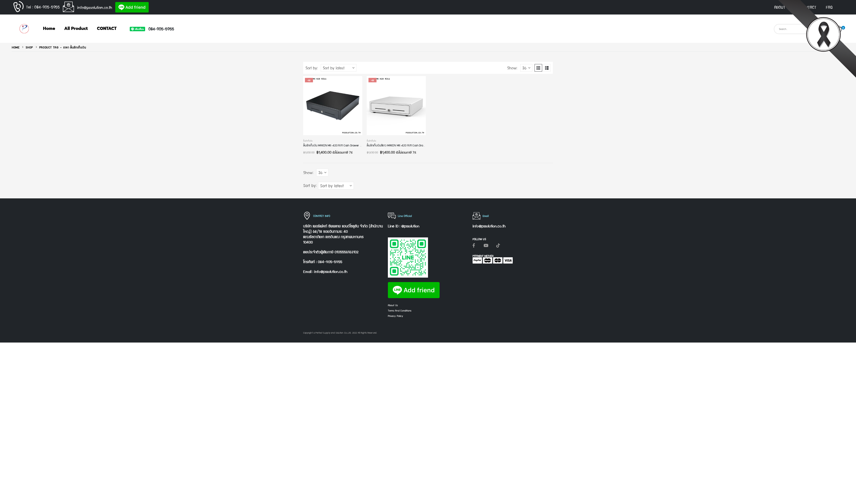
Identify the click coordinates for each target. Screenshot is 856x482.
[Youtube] (486, 245)
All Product (76, 28)
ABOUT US (782, 7)
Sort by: (311, 68)
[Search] (825, 29)
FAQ (829, 7)
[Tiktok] (498, 245)
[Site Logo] (24, 28)
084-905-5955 (161, 29)
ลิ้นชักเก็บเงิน (308, 141)
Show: (512, 68)
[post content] (332, 105)
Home (49, 28)
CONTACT (808, 7)
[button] (538, 68)
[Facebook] (473, 245)
